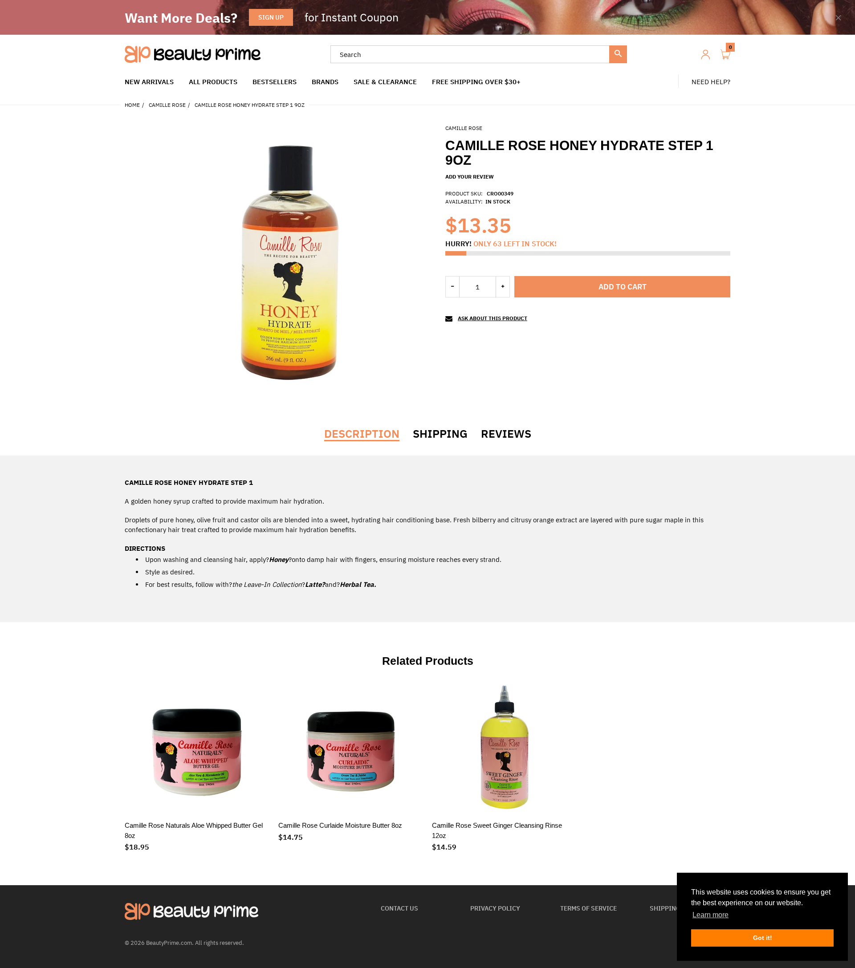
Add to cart (622, 287)
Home (132, 105)
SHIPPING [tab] (440, 433)
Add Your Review (469, 176)
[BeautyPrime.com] (193, 53)
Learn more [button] (710, 915)
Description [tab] (361, 433)
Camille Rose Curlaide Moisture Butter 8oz (340, 825)
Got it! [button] (762, 937)
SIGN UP (271, 17)
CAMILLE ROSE (167, 105)
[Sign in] (705, 54)
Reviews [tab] (506, 433)
